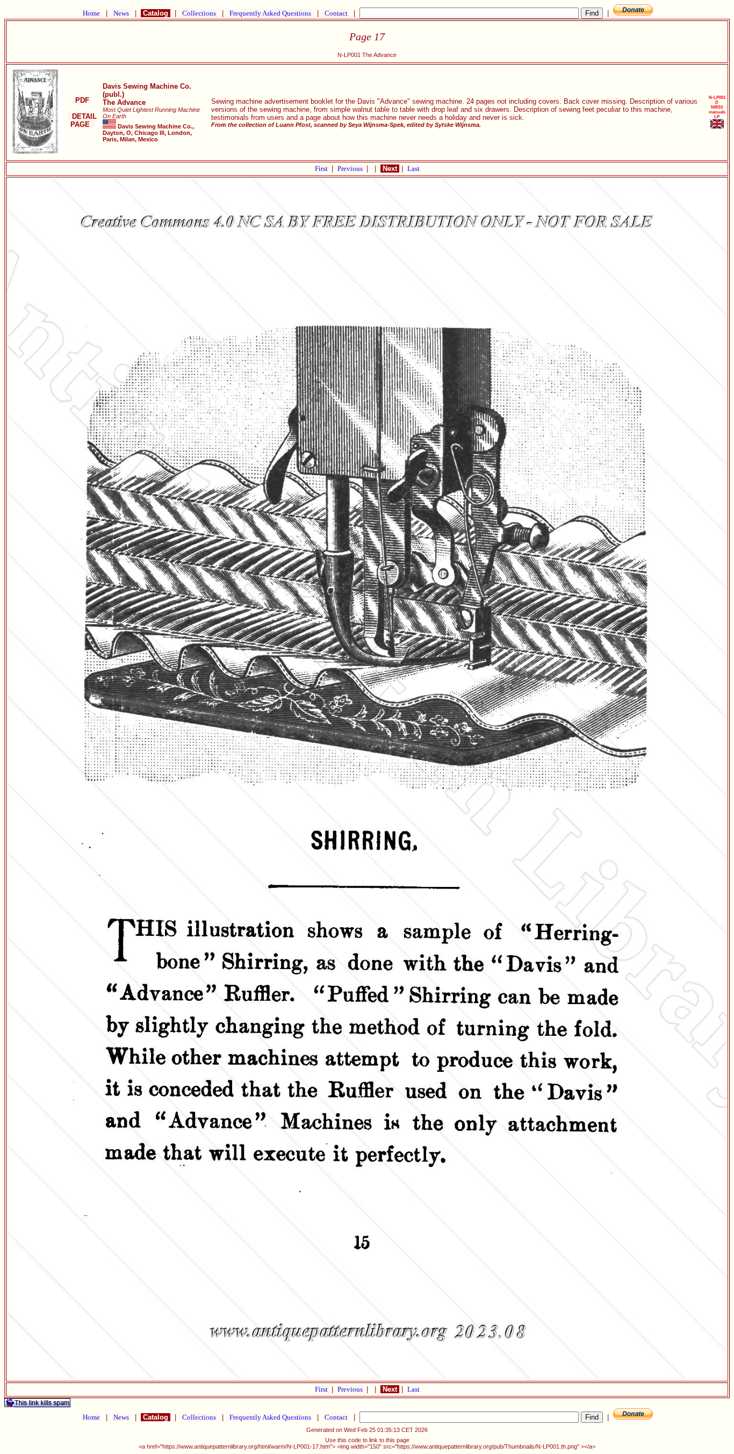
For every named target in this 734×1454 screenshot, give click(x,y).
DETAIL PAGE (82, 120)
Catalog (155, 13)
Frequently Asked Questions (270, 13)
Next (389, 168)
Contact (336, 13)
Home (91, 13)
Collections (199, 13)
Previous (350, 168)
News (121, 13)
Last (413, 168)
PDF (82, 100)
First (322, 168)
